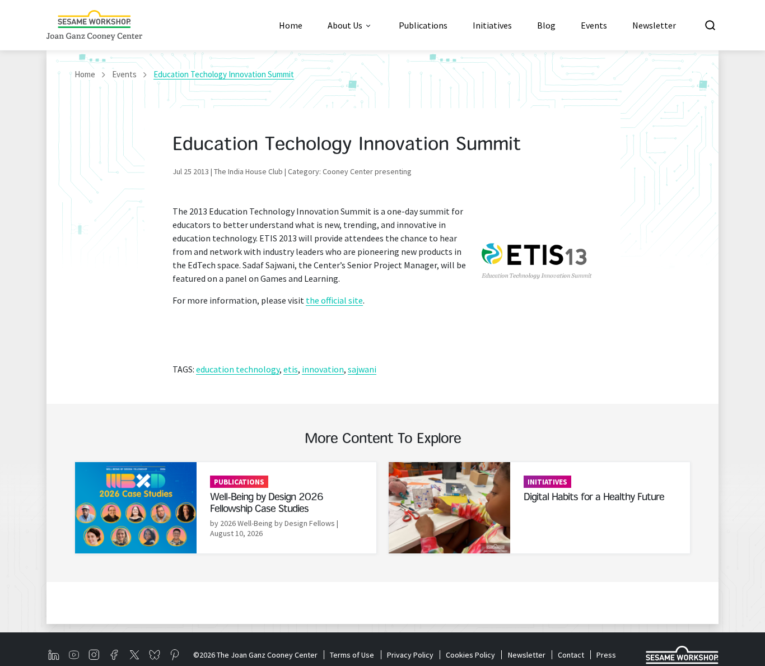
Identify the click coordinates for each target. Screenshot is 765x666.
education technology (237, 369)
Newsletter (526, 655)
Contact (571, 655)
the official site (334, 300)
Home (84, 74)
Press (606, 655)
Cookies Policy (470, 655)
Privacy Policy (410, 655)
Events (124, 74)
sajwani (362, 369)
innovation (323, 369)
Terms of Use (352, 655)
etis (290, 369)
